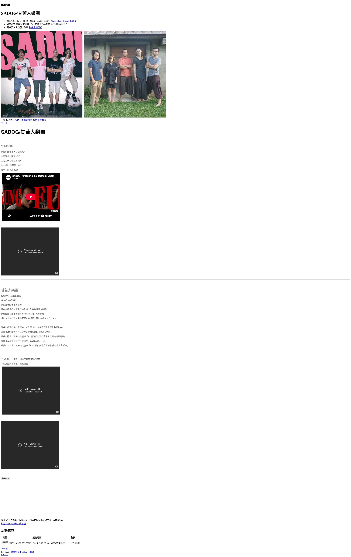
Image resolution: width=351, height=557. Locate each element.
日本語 (30, 552)
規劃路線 (5, 523)
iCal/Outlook (56, 21)
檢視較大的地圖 (18, 523)
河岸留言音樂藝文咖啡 (21, 120)
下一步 (4, 123)
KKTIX (4, 554)
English (23, 552)
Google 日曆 (69, 21)
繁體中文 (15, 552)
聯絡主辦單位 (35, 27)
